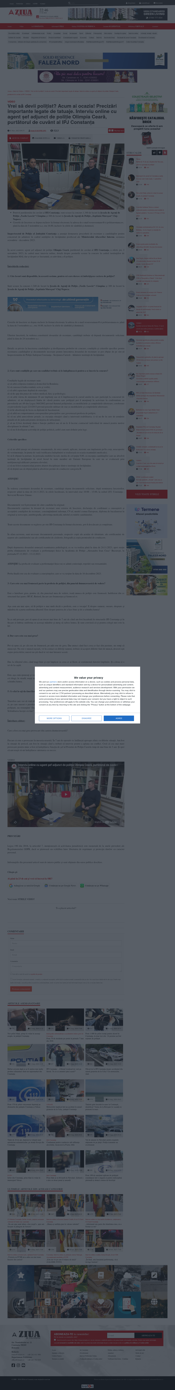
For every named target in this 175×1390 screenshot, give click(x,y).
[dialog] (87, 695)
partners (53, 682)
